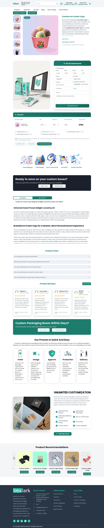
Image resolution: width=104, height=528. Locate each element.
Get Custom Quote (45, 144)
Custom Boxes (63, 10)
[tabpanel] (52, 222)
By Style (36, 10)
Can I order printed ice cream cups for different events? (30, 277)
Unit (82, 70)
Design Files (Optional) (79, 81)
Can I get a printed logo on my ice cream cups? (27, 267)
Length (57, 70)
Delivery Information (80, 503)
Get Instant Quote (72, 106)
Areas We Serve (58, 494)
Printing (57, 76)
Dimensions (60, 68)
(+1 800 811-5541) (59, 330)
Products (17, 10)
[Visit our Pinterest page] (25, 521)
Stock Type (75, 76)
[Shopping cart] (90, 3)
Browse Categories (59, 503)
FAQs (75, 494)
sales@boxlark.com (42, 507)
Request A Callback (19, 13)
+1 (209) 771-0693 (41, 513)
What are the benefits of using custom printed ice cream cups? (32, 262)
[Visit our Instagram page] (18, 521)
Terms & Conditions (79, 500)
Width (65, 70)
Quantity (58, 82)
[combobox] (85, 73)
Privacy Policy (78, 497)
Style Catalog (52, 10)
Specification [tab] (42, 198)
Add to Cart (21, 144)
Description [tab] (23, 198)
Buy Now (32, 144)
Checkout (77, 506)
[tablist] (32, 197)
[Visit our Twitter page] (29, 521)
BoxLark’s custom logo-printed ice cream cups (40, 239)
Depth (74, 70)
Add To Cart (44, 186)
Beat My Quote (59, 186)
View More (65, 39)
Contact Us (57, 500)
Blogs (43, 10)
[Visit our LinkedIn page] (21, 521)
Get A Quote (32, 13)
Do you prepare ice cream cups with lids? (25, 256)
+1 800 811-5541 (40, 510)
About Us (56, 497)
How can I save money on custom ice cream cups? (28, 272)
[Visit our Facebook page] (14, 521)
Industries (27, 10)
